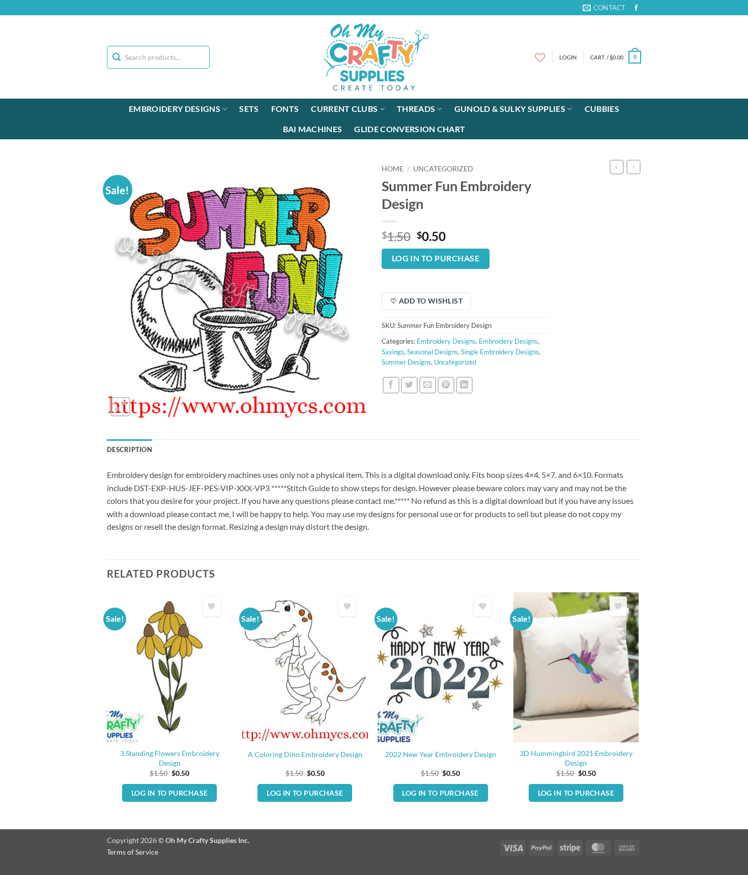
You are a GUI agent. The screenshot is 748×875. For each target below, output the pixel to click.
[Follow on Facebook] (636, 8)
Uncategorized (443, 169)
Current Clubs (344, 108)
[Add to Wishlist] (211, 606)
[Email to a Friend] (427, 385)
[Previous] (107, 709)
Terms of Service (132, 852)
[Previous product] (633, 167)
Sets (248, 108)
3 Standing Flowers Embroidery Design (169, 758)
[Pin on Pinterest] (446, 385)
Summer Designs (406, 362)
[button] (615, 57)
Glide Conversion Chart (409, 129)
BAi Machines (312, 129)
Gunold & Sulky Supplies (509, 108)
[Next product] (617, 167)
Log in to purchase (435, 258)
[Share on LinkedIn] (464, 385)
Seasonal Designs (432, 352)
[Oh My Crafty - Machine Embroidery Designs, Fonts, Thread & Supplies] (374, 57)
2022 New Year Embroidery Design (440, 754)
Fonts (285, 108)
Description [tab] (129, 449)
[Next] (638, 709)
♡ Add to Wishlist (426, 300)
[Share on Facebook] (391, 385)
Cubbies (602, 108)
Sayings (393, 352)
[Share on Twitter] (409, 385)
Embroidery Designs (174, 108)
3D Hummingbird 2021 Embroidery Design (576, 758)
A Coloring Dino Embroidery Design (305, 754)
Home (393, 169)
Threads (416, 108)
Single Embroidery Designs (500, 352)
